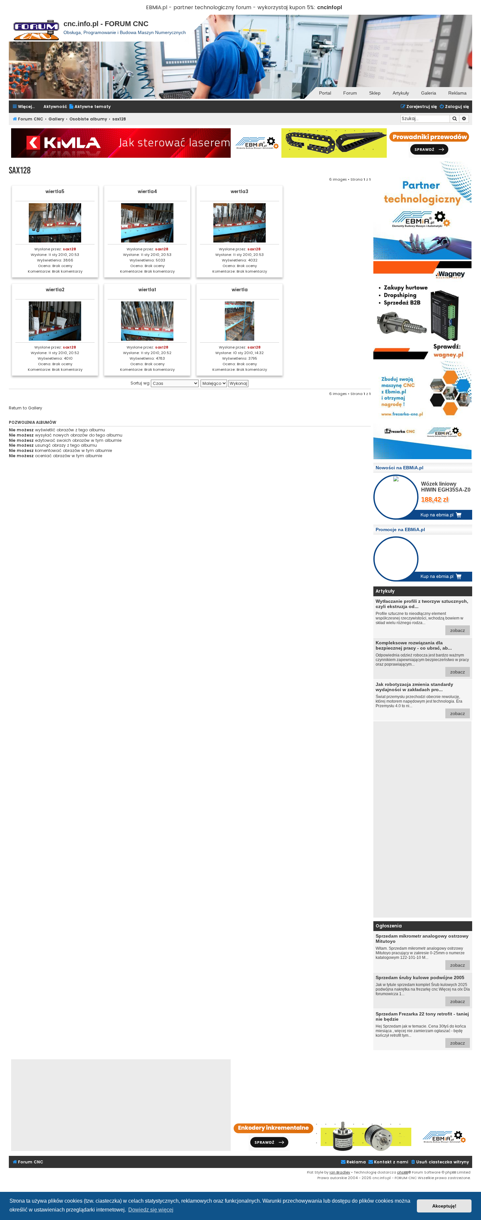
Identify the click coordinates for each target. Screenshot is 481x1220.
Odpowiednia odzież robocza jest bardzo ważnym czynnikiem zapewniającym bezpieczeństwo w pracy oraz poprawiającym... (422, 657)
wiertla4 (147, 191)
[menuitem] (90, 106)
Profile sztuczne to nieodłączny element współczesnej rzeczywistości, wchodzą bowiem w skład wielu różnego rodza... (422, 616)
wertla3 (239, 191)
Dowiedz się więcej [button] (150, 1209)
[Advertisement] (422, 819)
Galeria (428, 93)
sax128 (20, 170)
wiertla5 (54, 191)
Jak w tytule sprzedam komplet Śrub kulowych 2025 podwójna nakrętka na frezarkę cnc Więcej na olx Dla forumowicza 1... (423, 989)
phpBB (402, 1172)
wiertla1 (147, 290)
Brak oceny (62, 265)
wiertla (240, 290)
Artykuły (401, 93)
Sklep (375, 93)
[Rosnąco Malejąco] (225, 383)
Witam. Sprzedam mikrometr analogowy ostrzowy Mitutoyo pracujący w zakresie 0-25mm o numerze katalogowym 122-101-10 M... (422, 950)
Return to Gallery (25, 408)
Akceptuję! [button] (444, 1206)
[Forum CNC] (36, 28)
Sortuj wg (141, 383)
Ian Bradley (340, 1172)
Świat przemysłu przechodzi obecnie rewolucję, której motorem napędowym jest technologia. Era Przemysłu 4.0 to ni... (420, 699)
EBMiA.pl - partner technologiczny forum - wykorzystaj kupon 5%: (230, 7)
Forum (350, 93)
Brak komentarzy (67, 271)
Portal (325, 93)
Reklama (457, 93)
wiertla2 (55, 290)
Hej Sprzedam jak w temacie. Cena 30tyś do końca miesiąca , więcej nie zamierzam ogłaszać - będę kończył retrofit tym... (422, 1028)
